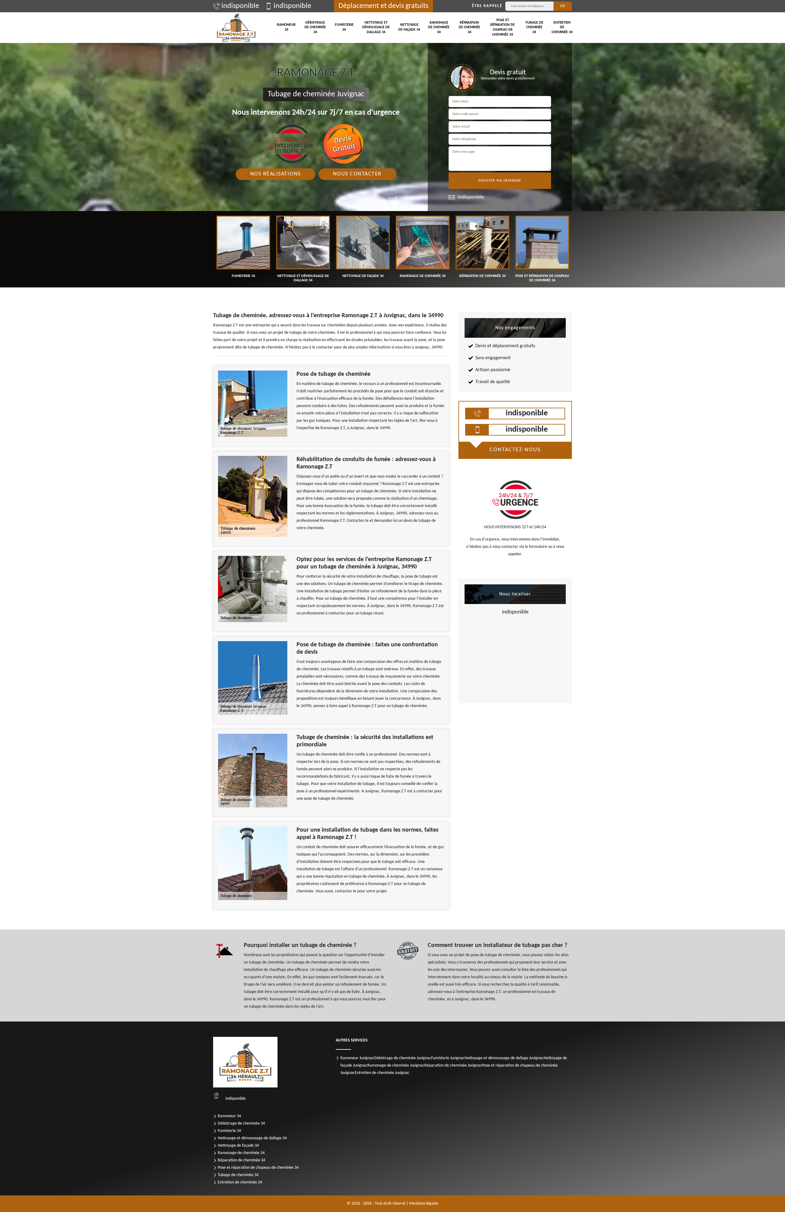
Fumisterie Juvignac (448, 1058)
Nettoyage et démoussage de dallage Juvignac (504, 1058)
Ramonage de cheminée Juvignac (395, 1065)
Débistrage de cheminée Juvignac (402, 1058)
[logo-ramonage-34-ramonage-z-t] (236, 27)
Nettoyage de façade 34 (409, 27)
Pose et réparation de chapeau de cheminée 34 (502, 27)
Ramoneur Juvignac (357, 1058)
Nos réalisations (275, 174)
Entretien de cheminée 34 (562, 27)
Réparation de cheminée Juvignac (453, 1065)
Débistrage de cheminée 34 (315, 27)
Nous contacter (357, 174)
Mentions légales (423, 1203)
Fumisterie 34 (344, 27)
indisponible (240, 6)
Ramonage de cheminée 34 (439, 27)
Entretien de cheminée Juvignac (382, 1073)
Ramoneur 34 (286, 27)
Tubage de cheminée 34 (534, 27)
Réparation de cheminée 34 (469, 27)
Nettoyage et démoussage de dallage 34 (376, 27)
